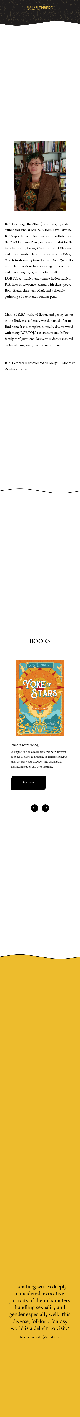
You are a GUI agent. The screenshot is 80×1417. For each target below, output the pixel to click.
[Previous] (34, 808)
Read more (29, 783)
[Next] (45, 808)
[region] (40, 736)
